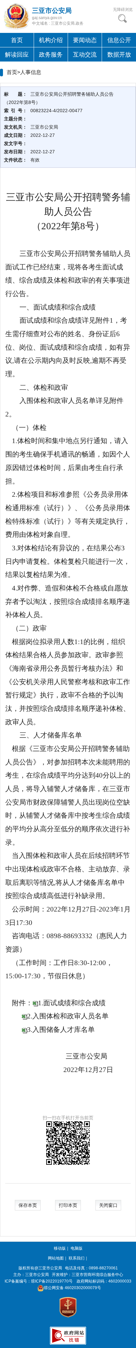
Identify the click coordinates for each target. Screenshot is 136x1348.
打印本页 (68, 1205)
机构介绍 (51, 40)
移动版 (60, 1248)
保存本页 (27, 1205)
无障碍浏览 (123, 9)
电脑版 (77, 1248)
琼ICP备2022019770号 (52, 1281)
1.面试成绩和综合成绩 (72, 1003)
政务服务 (51, 54)
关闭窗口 (108, 1205)
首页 (17, 40)
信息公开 (119, 40)
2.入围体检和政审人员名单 (68, 1016)
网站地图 (56, 1258)
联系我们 (77, 1258)
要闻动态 (85, 40)
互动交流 (85, 54)
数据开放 (119, 54)
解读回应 (17, 54)
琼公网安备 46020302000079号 (72, 1288)
